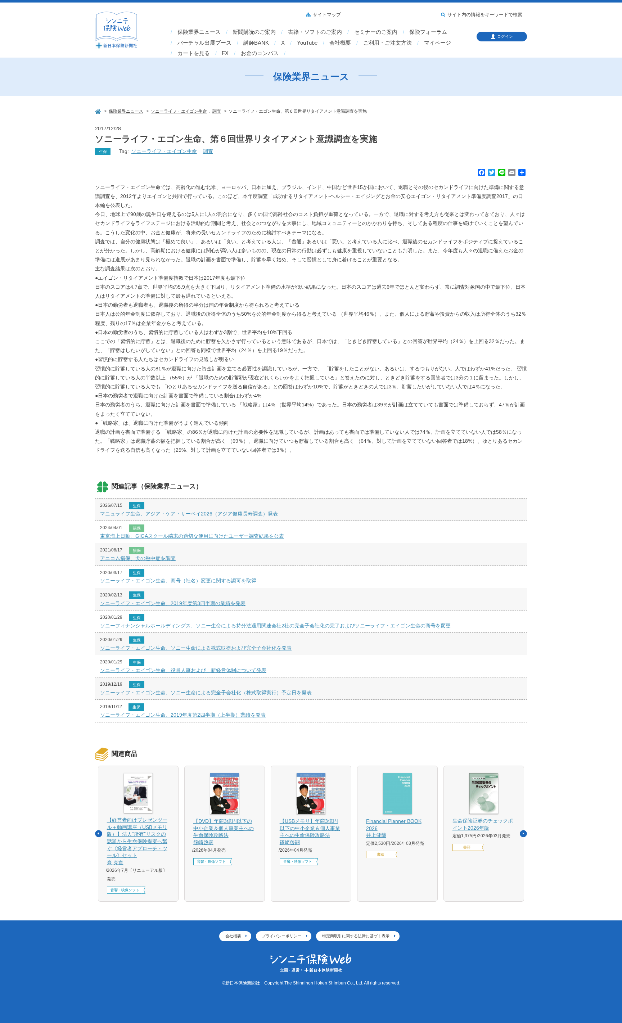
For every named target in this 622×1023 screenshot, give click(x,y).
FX (225, 53)
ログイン (505, 36)
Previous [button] (98, 833)
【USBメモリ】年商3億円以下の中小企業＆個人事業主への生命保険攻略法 (310, 831)
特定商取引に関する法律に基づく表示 (355, 936)
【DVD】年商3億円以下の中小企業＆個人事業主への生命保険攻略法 (223, 831)
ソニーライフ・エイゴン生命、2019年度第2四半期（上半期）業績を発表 (183, 715)
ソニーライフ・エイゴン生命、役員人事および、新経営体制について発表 (183, 670)
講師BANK (256, 43)
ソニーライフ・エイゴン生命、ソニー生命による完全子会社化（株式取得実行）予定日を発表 (206, 692)
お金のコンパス (260, 53)
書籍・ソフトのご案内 (315, 32)
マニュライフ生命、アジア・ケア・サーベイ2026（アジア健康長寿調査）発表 (189, 514)
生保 (103, 151)
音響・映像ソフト (125, 890)
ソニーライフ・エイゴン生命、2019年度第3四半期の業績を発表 (172, 603)
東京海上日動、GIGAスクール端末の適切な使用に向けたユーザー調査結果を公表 (192, 536)
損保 (137, 528)
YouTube (307, 43)
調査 (208, 151)
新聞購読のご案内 (254, 32)
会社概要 (340, 43)
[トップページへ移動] (98, 110)
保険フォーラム (428, 32)
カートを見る (193, 53)
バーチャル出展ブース (204, 43)
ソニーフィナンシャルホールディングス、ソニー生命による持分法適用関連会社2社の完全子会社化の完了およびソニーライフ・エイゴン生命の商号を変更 (275, 625)
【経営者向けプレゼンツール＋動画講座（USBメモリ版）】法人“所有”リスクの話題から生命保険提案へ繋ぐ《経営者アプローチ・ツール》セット (137, 841)
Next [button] (523, 833)
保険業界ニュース (199, 32)
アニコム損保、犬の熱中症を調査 (138, 558)
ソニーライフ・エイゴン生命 (164, 151)
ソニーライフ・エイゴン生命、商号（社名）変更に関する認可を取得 (178, 580)
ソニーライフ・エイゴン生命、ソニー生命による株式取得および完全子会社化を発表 (196, 648)
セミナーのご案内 (375, 32)
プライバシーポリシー (281, 936)
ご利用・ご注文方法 (387, 43)
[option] (138, 834)
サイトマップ (327, 14)
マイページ (437, 43)
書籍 (380, 854)
